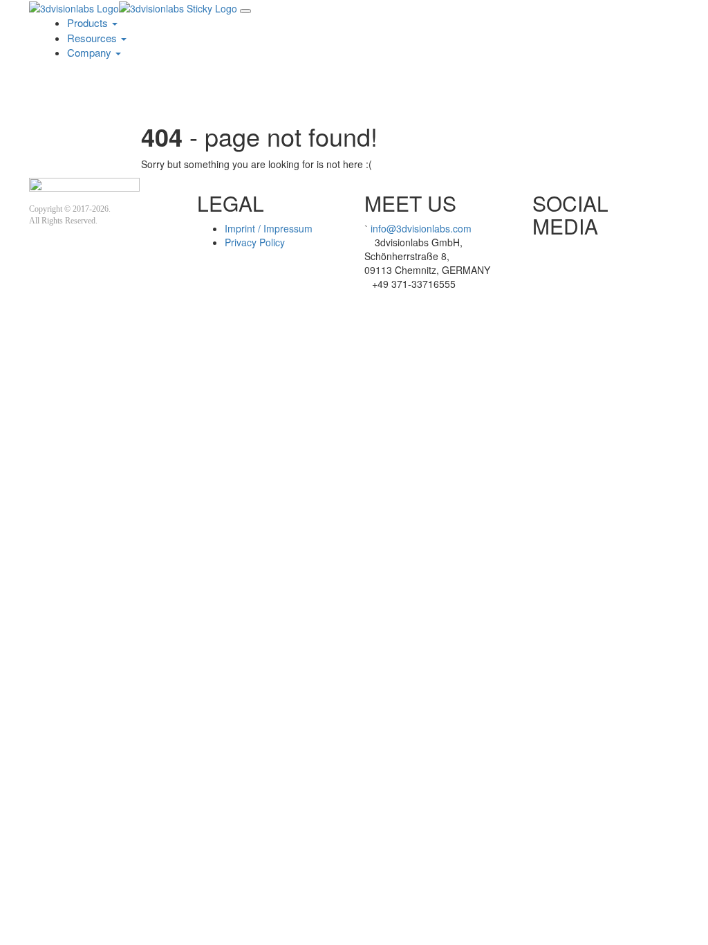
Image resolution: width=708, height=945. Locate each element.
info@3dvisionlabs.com (421, 228)
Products (89, 22)
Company (90, 52)
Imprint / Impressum (269, 228)
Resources (93, 37)
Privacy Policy (255, 242)
